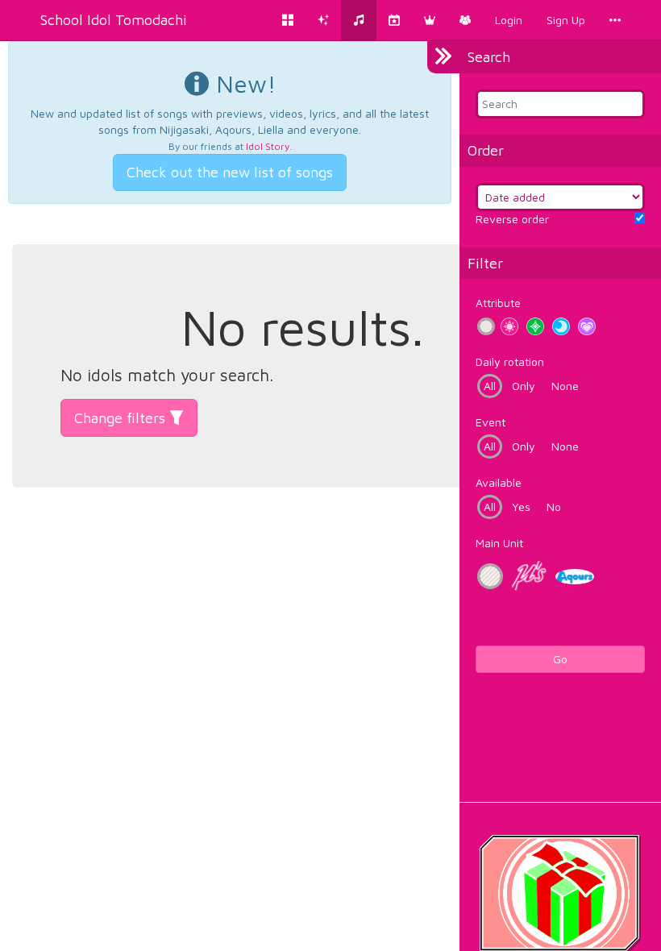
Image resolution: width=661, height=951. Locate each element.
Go (560, 659)
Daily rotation (510, 361)
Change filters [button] (121, 417)
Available (499, 482)
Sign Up (566, 20)
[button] (429, 20)
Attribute (498, 302)
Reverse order (512, 219)
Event (490, 422)
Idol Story (267, 146)
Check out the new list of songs (230, 172)
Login (508, 20)
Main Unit (499, 543)
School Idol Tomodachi (113, 19)
